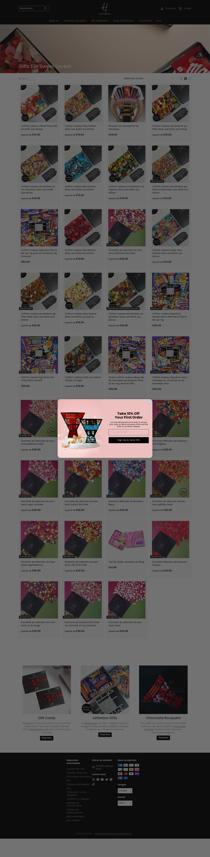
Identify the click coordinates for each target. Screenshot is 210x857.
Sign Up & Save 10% (129, 440)
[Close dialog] (149, 401)
